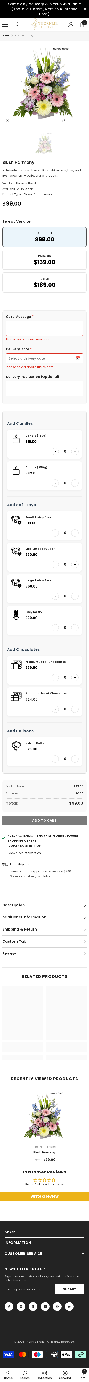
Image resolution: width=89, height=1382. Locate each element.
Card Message (20, 316)
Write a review (44, 1196)
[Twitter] (69, 1306)
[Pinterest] (33, 1306)
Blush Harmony (44, 1152)
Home (5, 35)
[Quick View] (60, 1092)
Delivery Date (19, 349)
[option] (44, 83)
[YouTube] (57, 1306)
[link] (22, 1049)
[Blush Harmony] (44, 1115)
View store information (25, 853)
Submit (69, 1289)
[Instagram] (21, 1306)
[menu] (5, 24)
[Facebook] (9, 1306)
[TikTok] (45, 1306)
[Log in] (70, 24)
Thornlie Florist (26, 183)
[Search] (18, 24)
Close (85, 9)
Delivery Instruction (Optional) (33, 376)
